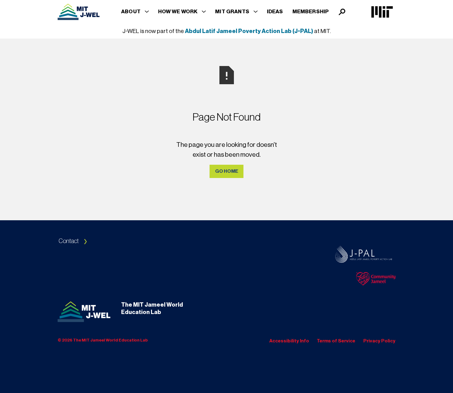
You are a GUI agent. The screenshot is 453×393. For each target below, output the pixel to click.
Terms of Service (336, 340)
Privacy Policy (379, 340)
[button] (135, 11)
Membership (310, 11)
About (131, 11)
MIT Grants (232, 11)
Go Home (226, 171)
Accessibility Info (289, 340)
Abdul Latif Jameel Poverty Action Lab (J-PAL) (249, 31)
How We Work (178, 11)
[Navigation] (79, 12)
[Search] (342, 12)
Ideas (275, 11)
